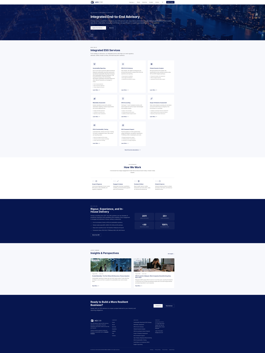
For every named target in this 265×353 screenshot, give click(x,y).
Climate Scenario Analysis (139, 329)
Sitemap (151, 349)
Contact (157, 2)
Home (113, 322)
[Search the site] (162, 2)
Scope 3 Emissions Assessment (141, 333)
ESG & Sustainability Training (140, 340)
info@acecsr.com (159, 332)
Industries (144, 2)
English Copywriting (138, 344)
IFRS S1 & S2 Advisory (139, 326)
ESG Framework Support (139, 335)
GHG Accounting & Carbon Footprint (142, 331)
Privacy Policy (158, 349)
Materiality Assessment (139, 324)
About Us (111, 27)
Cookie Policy (171, 349)
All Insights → (171, 253)
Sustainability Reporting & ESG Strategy (143, 322)
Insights (151, 2)
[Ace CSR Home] (97, 2)
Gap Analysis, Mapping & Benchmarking (143, 337)
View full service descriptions (132, 149)
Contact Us (158, 305)
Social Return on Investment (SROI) (141, 342)
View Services (169, 305)
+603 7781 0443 (159, 330)
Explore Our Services (97, 27)
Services (131, 2)
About (138, 2)
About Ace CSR (95, 234)
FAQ (113, 333)
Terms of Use (164, 349)
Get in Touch (170, 2)
